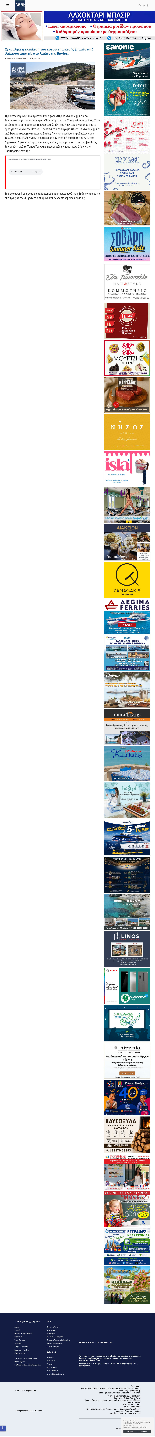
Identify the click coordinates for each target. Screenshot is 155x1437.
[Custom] (148, 5)
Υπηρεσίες (18, 1376)
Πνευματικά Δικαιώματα (55, 1369)
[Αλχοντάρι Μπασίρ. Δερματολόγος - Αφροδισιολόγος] (77, 26)
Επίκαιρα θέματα (21, 58)
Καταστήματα (19, 1369)
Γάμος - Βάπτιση (20, 1386)
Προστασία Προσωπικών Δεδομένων (58, 1373)
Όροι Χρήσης (51, 1366)
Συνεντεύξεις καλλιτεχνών (55, 1407)
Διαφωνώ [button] (144, 1431)
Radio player (51, 1393)
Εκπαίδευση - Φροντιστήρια (23, 1366)
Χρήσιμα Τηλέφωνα (53, 1359)
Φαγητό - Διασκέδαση (21, 1379)
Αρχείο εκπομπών (52, 1403)
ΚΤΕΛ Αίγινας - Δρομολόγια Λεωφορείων (28, 1397)
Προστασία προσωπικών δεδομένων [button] (135, 1427)
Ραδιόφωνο (50, 1390)
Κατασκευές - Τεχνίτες (22, 1383)
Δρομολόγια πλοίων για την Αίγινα (26, 1391)
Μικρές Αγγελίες (20, 1394)
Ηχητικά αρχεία (52, 1400)
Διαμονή (17, 1363)
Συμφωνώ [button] (130, 1431)
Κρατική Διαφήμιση (53, 1379)
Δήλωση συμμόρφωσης (54, 1376)
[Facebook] (140, 5)
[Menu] (7, 5)
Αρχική (17, 1359)
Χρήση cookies (51, 1363)
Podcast (49, 1397)
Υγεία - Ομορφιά (20, 1373)
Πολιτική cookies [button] (128, 1425)
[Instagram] (144, 5)
